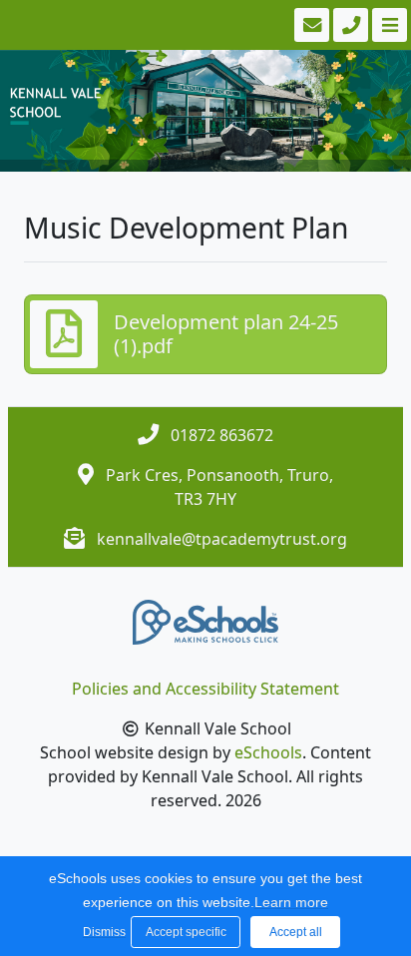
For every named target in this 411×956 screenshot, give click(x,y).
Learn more (291, 902)
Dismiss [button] (102, 932)
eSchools (268, 752)
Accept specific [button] (186, 932)
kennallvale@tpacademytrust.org (222, 539)
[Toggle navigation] (387, 25)
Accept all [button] (295, 932)
